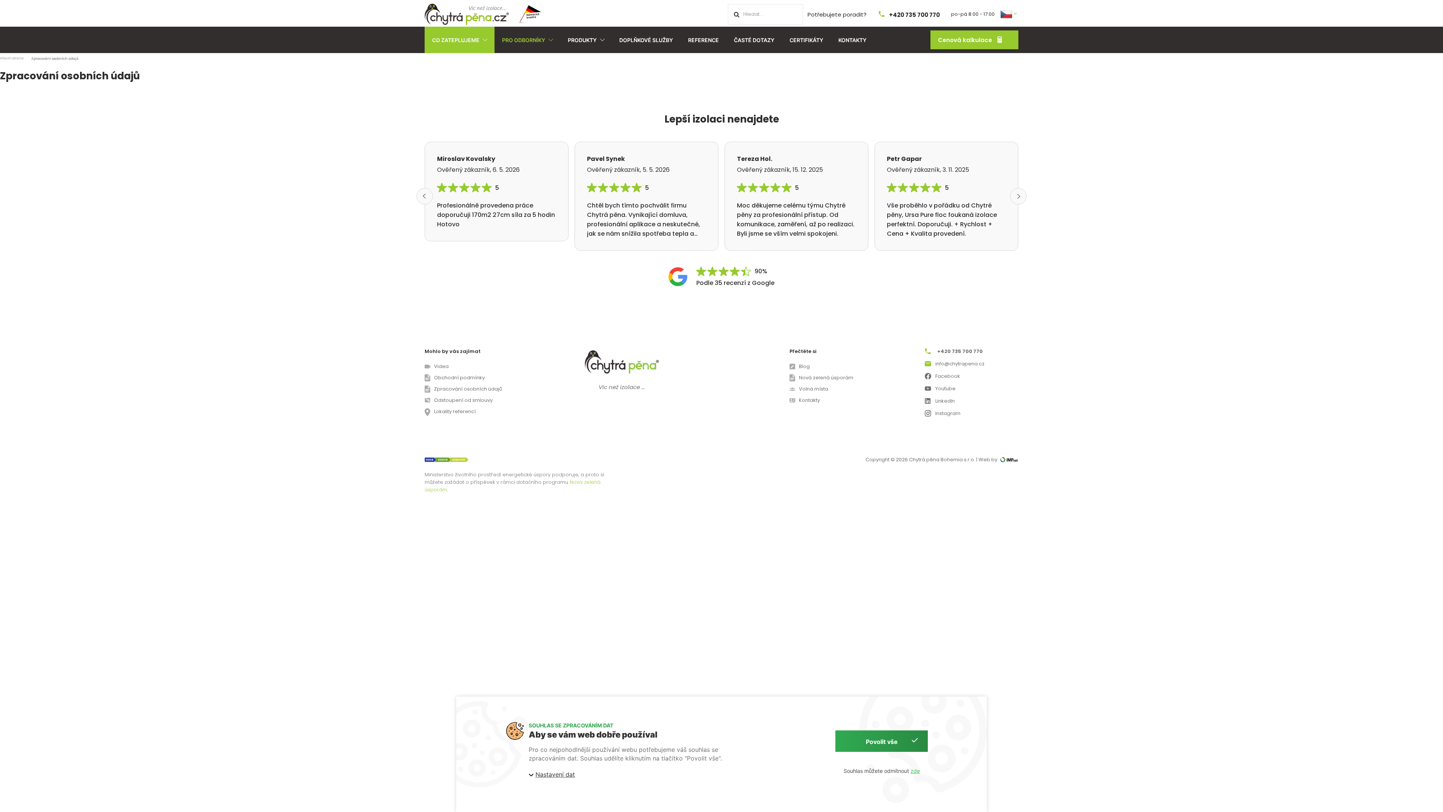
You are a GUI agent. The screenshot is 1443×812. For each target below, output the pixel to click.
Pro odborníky (523, 40)
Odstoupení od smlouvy (463, 400)
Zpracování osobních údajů (468, 388)
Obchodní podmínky (459, 377)
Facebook (947, 376)
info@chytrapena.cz (960, 363)
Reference (703, 40)
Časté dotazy (754, 40)
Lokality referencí (455, 411)
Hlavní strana (12, 58)
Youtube (945, 388)
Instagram (947, 413)
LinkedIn (945, 400)
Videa (441, 366)
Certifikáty (806, 40)
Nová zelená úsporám (826, 377)
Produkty (582, 40)
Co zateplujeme (455, 40)
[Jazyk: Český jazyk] (1009, 13)
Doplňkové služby (646, 40)
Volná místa (813, 388)
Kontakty (852, 40)
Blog (804, 366)
